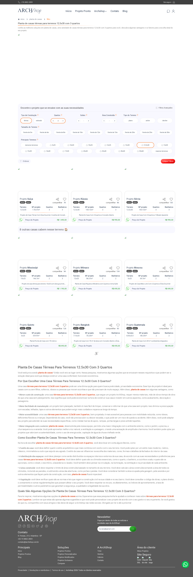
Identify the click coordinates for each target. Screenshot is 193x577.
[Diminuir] (53, 121)
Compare (61, 563)
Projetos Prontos (24, 554)
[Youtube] (33, 526)
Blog (125, 11)
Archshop (99, 11)
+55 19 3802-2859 (25, 539)
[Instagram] (19, 526)
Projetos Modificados (66, 557)
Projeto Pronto (83, 11)
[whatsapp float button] (185, 564)
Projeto (26, 199)
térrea (26, 120)
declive (164, 120)
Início (69, 11)
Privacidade (22, 570)
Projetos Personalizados (67, 554)
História (100, 554)
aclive (148, 120)
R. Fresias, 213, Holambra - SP (30, 536)
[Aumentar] (63, 121)
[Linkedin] (28, 526)
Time (99, 551)
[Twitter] (37, 526)
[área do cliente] (173, 11)
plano (131, 120)
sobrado (39, 120)
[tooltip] (38, 115)
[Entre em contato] (168, 11)
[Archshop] (29, 11)
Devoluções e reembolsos (39, 570)
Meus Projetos (142, 551)
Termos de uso (58, 570)
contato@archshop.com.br (28, 542)
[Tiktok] (42, 526)
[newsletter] (133, 529)
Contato (115, 11)
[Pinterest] (46, 526)
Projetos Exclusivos (65, 560)
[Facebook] (24, 526)
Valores (100, 557)
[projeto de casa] (43, 182)
